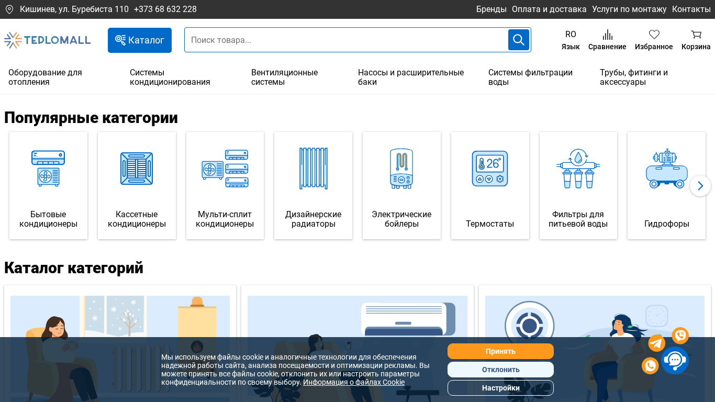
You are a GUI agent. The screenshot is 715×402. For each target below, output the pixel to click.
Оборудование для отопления (45, 77)
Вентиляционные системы (284, 77)
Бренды (491, 9)
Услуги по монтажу (629, 9)
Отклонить (501, 369)
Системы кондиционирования (170, 77)
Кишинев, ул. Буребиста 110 (74, 9)
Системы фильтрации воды (530, 77)
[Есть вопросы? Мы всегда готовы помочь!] (665, 352)
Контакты (691, 9)
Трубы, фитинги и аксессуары (634, 77)
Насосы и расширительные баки (411, 77)
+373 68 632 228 (165, 9)
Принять (501, 351)
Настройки (501, 388)
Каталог (146, 40)
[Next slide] (700, 185)
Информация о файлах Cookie (354, 382)
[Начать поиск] (518, 39)
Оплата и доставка (549, 9)
